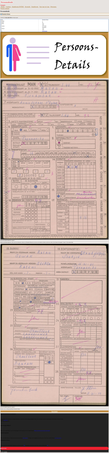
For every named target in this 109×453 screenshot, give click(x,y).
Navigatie (54, 411)
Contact (8, 7)
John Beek (5, 451)
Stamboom (35, 7)
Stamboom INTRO (18, 7)
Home (2, 7)
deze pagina (5, 420)
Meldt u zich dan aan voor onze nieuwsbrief (42, 430)
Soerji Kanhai (44, 31)
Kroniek (28, 7)
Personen (53, 7)
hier (24, 445)
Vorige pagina (4, 8)
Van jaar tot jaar (44, 7)
